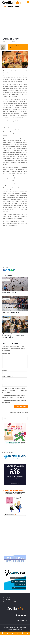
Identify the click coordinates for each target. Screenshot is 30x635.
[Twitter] (6, 270)
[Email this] (17, 633)
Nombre (5, 370)
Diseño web (19, 629)
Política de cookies (12, 629)
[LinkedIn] (9, 270)
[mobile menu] (28, 2)
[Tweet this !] (7, 633)
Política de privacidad (21, 627)
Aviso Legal (13, 627)
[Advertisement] (15, 20)
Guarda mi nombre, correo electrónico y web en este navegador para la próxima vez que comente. (14, 390)
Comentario (6, 353)
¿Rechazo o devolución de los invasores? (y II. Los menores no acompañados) (13, 335)
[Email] (14, 270)
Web (3, 382)
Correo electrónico (8, 376)
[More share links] (27, 633)
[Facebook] (4, 270)
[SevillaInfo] (11, 2)
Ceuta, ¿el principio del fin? (11, 312)
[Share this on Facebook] (2, 633)
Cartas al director (22, 620)
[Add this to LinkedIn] (12, 633)
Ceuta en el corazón (9, 293)
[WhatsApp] (11, 270)
